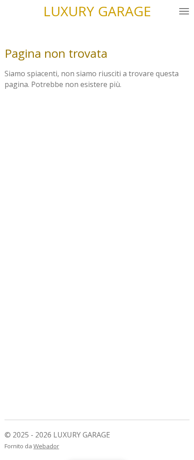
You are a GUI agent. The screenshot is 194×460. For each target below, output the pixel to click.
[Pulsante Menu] (184, 11)
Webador (46, 446)
